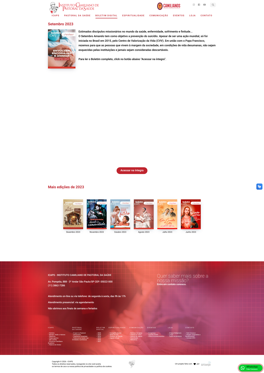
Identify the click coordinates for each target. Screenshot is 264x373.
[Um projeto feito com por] (187, 361)
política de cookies (104, 366)
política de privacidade (84, 366)
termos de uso (60, 366)
